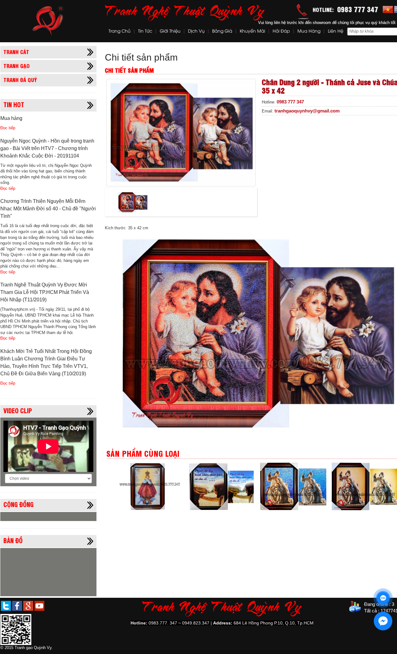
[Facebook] (17, 605)
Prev (391, 455)
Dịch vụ (196, 32)
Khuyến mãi (252, 32)
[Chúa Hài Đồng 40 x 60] (150, 486)
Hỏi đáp (281, 32)
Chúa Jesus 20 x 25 (221, 515)
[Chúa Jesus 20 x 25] (221, 486)
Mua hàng (308, 32)
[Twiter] (6, 605)
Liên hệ (335, 32)
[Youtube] (39, 605)
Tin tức (145, 32)
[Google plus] (28, 605)
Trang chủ (120, 32)
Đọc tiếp (7, 128)
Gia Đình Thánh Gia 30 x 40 (364, 515)
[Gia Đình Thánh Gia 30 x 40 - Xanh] (293, 486)
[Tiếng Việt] (388, 9)
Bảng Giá (222, 32)
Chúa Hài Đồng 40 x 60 (150, 515)
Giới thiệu (170, 32)
